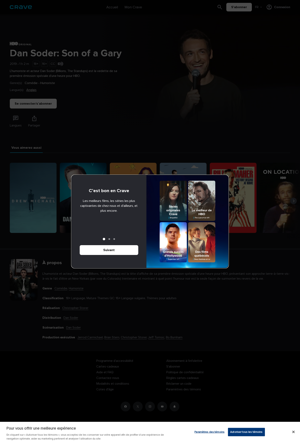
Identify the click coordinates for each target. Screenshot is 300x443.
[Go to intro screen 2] (109, 239)
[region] (150, 432)
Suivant (109, 250)
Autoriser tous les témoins (246, 432)
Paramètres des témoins (209, 432)
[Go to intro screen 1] (104, 239)
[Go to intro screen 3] (114, 239)
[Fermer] (293, 431)
